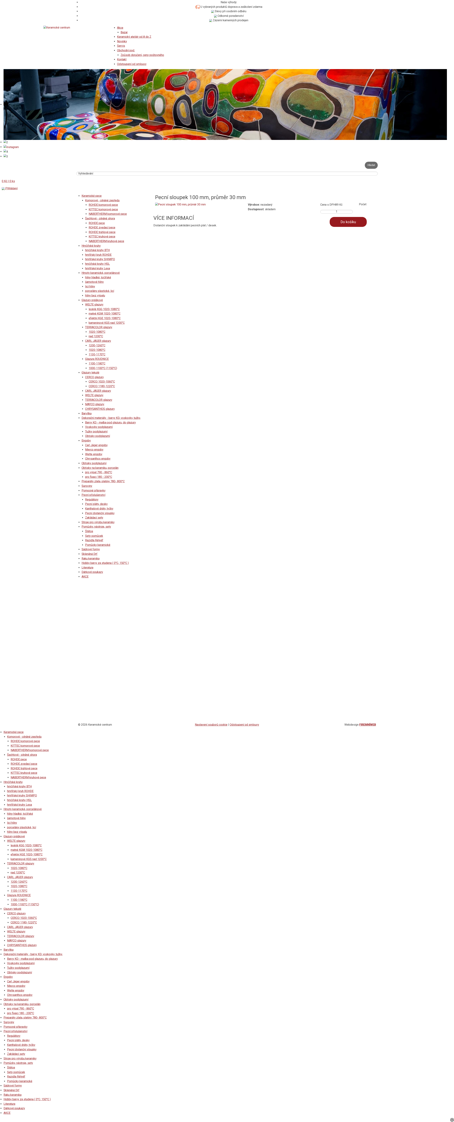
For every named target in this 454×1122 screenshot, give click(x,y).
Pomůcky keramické (97, 545)
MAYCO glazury (94, 404)
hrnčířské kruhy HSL (97, 263)
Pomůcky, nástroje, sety (96, 526)
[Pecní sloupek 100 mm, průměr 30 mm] (180, 204)
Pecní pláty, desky (96, 504)
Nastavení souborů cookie (211, 724)
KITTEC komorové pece (103, 209)
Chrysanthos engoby (97, 458)
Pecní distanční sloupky (100, 513)
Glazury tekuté (90, 372)
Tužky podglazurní (96, 431)
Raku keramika (90, 558)
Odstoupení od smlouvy (131, 64)
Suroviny (87, 486)
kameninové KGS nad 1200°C (107, 322)
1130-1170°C (97, 354)
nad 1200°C (96, 336)
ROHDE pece (97, 223)
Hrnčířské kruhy (91, 245)
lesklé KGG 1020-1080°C (104, 309)
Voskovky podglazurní (99, 427)
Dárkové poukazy (92, 572)
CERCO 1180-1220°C (102, 386)
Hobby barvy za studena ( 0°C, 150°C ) (105, 563)
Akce (120, 27)
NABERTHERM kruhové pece (106, 241)
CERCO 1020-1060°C (102, 381)
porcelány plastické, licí (99, 291)
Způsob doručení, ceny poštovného (142, 55)
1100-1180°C (97, 363)
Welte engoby (93, 454)
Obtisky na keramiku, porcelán (100, 468)
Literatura (87, 567)
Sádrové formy (91, 549)
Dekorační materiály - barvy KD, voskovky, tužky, (111, 418)
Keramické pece (92, 195)
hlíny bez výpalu (95, 295)
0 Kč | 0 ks (8, 181)
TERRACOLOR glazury (98, 327)
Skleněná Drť (89, 554)
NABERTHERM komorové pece (108, 214)
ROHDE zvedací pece (102, 227)
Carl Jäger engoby (96, 445)
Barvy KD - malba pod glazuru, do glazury (110, 422)
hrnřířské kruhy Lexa (97, 268)
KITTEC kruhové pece (102, 236)
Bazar (124, 32)
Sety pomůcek (94, 536)
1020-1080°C (97, 332)
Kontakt (121, 59)
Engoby (86, 440)
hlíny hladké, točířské (98, 277)
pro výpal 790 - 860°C (98, 472)
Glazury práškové (92, 300)
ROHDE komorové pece (103, 205)
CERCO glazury (94, 377)
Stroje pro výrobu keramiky (98, 522)
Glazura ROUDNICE (97, 359)
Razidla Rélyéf (94, 540)
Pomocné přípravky (94, 490)
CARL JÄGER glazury (98, 341)
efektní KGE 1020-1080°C (105, 318)
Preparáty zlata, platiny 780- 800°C (103, 481)
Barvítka (87, 413)
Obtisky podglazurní (97, 436)
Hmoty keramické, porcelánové (101, 273)
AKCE (85, 576)
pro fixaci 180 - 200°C (98, 477)
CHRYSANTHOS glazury (100, 409)
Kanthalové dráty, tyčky (99, 508)
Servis (121, 45)
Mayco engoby (94, 449)
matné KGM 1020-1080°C (104, 313)
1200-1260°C (97, 345)
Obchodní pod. (126, 50)
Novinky (122, 41)
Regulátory (91, 499)
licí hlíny (90, 286)
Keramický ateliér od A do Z (134, 36)
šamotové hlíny (94, 282)
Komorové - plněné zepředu (102, 200)
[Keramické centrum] (56, 27)
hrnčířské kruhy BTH (97, 250)
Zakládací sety (94, 517)
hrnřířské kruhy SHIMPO (100, 259)
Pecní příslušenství (93, 495)
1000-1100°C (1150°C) (103, 368)
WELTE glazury (94, 304)
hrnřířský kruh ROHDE (98, 254)
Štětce (89, 531)
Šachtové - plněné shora (100, 218)
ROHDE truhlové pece (102, 232)
